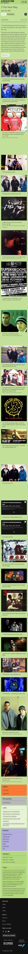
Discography (11, 14)
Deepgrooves (6, 793)
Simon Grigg (6, 846)
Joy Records (5, 790)
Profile (3, 14)
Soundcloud (6, 821)
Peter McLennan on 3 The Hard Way (11, 814)
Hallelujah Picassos (7, 834)
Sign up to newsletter (10, 935)
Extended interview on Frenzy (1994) (11, 818)
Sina (4, 848)
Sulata (8, 565)
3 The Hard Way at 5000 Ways (10, 816)
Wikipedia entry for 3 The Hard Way (11, 811)
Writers (4, 921)
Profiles (4, 904)
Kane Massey (6, 841)
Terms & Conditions (6, 924)
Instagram (6, 931)
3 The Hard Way (6, 802)
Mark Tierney (6, 839)
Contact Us (4, 917)
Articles (4, 910)
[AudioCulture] (7, 1)
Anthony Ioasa (6, 836)
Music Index (5, 901)
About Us (4, 914)
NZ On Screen (8, 944)
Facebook (25, 14)
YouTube (8, 931)
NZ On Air (22, 945)
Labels (3, 907)
